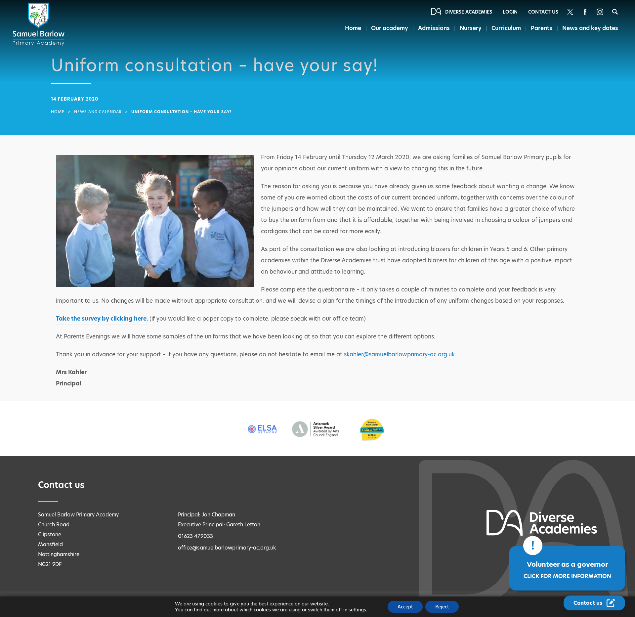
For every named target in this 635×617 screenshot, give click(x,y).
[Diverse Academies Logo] (40, 24)
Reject (442, 606)
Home (353, 28)
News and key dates (590, 28)
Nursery (471, 28)
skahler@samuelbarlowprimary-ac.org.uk (399, 354)
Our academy (389, 28)
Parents (541, 28)
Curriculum (506, 28)
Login (510, 12)
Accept (405, 606)
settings (357, 610)
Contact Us (543, 12)
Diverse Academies (468, 12)
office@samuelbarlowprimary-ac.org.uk (227, 547)
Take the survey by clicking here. (102, 319)
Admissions (434, 28)
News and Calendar (98, 111)
